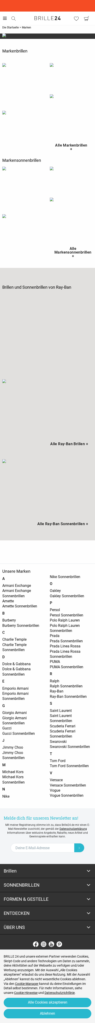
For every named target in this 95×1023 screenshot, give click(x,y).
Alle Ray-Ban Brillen (69, 444)
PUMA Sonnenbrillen (66, 667)
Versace (56, 780)
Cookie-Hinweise (26, 993)
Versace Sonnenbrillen (68, 785)
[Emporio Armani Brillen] (23, 124)
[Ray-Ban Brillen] (47, 407)
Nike (5, 796)
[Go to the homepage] (47, 18)
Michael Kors (13, 772)
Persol (55, 610)
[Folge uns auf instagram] (43, 944)
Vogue (55, 790)
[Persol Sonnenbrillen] (71, 180)
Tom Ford (57, 761)
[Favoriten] (76, 18)
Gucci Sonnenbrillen (18, 733)
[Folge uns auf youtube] (51, 944)
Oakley (55, 590)
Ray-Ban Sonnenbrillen (68, 696)
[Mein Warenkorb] (86, 18)
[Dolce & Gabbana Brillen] (23, 84)
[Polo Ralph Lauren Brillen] (71, 76)
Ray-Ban (56, 691)
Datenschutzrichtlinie (60, 993)
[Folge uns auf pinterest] (59, 944)
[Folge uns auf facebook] (36, 944)
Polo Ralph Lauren (65, 620)
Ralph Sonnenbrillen (66, 686)
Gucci (7, 728)
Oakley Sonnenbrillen (67, 596)
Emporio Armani (15, 688)
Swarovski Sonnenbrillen (70, 746)
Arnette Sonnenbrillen (19, 606)
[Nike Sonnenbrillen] (23, 226)
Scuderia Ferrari (62, 726)
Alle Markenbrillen (71, 147)
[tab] (47, 871)
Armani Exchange (16, 585)
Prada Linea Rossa (65, 646)
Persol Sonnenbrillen (66, 615)
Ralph (54, 681)
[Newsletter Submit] (79, 847)
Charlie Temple (14, 639)
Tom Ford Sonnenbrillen (69, 766)
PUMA (55, 661)
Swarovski (58, 741)
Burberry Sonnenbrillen (20, 625)
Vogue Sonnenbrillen (66, 795)
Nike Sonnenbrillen (65, 577)
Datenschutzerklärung (73, 828)
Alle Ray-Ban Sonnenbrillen (62, 524)
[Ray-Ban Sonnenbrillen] (47, 487)
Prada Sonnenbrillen (66, 641)
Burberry (9, 620)
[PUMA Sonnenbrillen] (71, 219)
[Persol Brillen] (71, 115)
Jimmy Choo (12, 747)
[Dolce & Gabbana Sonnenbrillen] (23, 188)
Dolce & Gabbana (16, 664)
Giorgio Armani (14, 713)
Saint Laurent (61, 710)
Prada (54, 636)
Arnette (8, 601)
